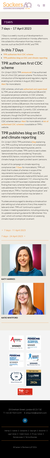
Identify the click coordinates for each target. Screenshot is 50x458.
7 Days (8, 22)
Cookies (14, 431)
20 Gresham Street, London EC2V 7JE (25, 409)
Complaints (23, 431)
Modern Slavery (24, 434)
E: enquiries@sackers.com (35, 413)
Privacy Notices (37, 434)
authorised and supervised (35, 89)
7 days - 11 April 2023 (15, 230)
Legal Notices (12, 434)
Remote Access (18, 437)
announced (26, 72)
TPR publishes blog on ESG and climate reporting (25, 58)
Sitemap (7, 431)
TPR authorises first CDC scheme (18, 54)
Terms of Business (31, 437)
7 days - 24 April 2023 (12, 236)
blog (34, 142)
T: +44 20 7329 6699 (12, 413)
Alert (3, 84)
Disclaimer (42, 431)
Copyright (33, 431)
